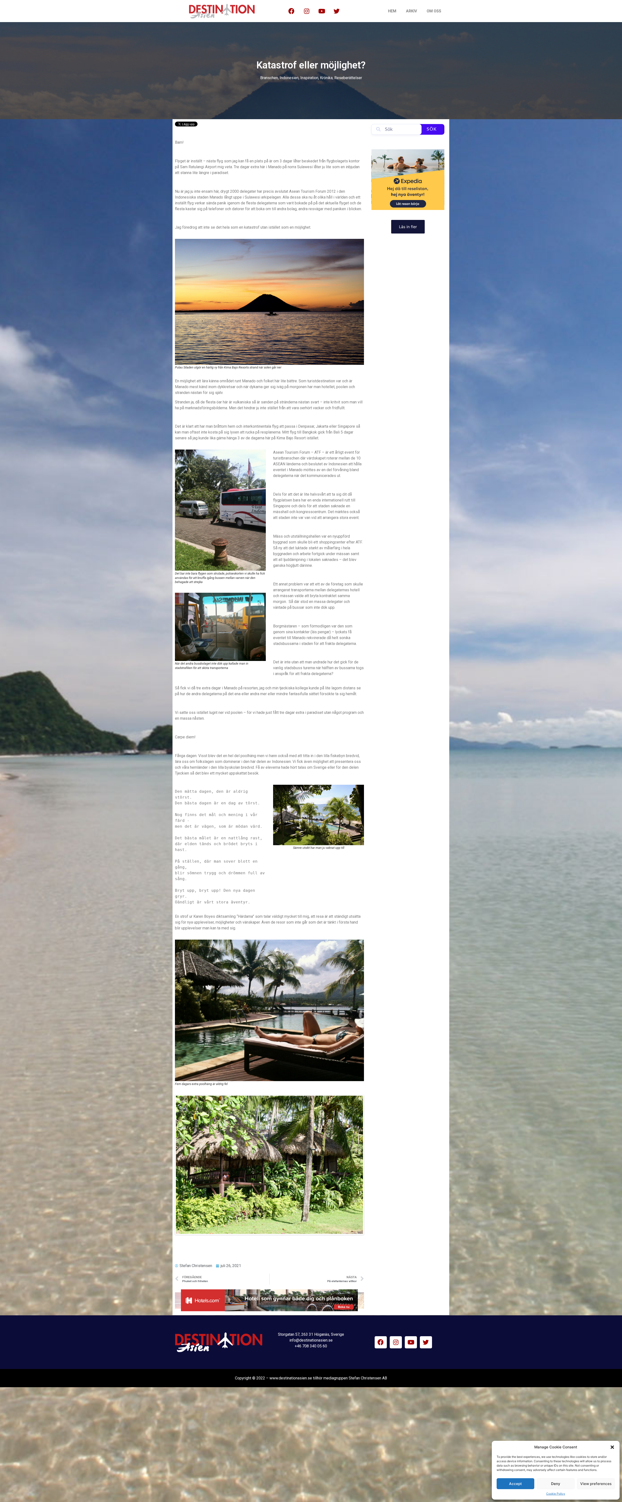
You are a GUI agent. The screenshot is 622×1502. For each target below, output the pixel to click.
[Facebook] (291, 11)
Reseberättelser (348, 77)
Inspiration (309, 77)
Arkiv (411, 11)
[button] (612, 1447)
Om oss (434, 11)
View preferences (596, 1483)
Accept (515, 1483)
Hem (392, 11)
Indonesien (289, 77)
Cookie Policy (555, 1493)
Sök (432, 129)
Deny (555, 1483)
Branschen (269, 77)
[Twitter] (337, 11)
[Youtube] (322, 11)
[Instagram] (307, 11)
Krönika (326, 77)
